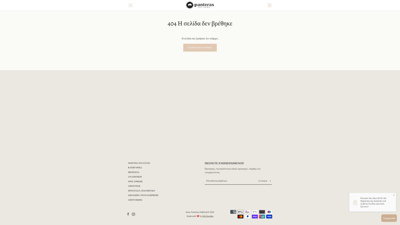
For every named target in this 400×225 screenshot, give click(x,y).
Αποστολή (134, 186)
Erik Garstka (207, 216)
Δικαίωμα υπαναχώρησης (143, 195)
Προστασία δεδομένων (141, 191)
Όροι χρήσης (135, 181)
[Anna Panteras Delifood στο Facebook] (128, 213)
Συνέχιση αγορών (200, 48)
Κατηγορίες (135, 168)
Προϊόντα (133, 172)
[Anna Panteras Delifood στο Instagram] (133, 213)
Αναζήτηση (135, 177)
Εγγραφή (263, 181)
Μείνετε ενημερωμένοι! (224, 163)
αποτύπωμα (135, 200)
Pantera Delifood (139, 163)
